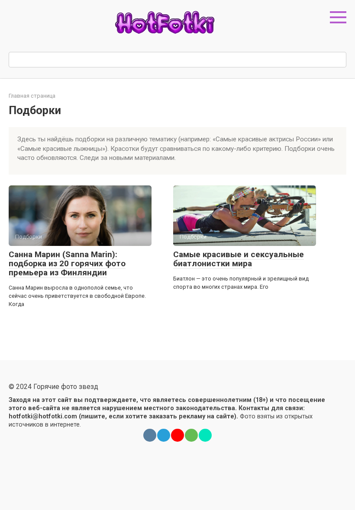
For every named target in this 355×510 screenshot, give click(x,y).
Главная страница (32, 95)
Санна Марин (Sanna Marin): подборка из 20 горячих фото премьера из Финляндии (67, 263)
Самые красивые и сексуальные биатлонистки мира (238, 258)
